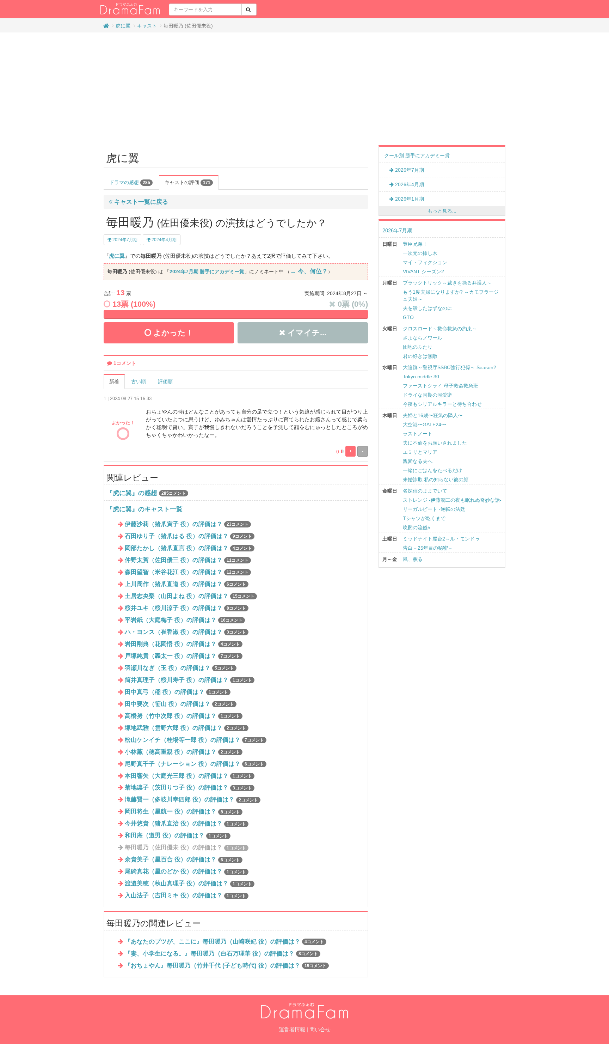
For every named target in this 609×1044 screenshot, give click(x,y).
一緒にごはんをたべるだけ (432, 470)
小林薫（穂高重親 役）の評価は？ (182, 752)
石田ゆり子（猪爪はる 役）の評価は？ (188, 536)
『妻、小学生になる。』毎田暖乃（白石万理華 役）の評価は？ (221, 953)
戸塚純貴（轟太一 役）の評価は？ (182, 656)
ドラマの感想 (129, 182)
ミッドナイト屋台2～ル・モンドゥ (441, 539)
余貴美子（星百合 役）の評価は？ (182, 859)
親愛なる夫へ (417, 461)
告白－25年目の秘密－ (428, 548)
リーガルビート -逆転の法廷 (434, 509)
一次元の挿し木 (420, 253)
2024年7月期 (124, 239)
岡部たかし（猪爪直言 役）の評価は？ (188, 548)
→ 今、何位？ (309, 271)
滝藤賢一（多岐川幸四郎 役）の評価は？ (191, 799)
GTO (408, 317)
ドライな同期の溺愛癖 (427, 395)
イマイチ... (305, 332)
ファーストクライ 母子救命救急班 (440, 386)
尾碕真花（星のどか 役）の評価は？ (185, 871)
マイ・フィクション (425, 262)
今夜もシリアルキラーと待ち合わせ (442, 404)
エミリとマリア (420, 452)
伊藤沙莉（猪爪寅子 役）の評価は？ (186, 524)
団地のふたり (417, 347)
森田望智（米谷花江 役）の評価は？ (186, 572)
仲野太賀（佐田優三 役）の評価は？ (186, 560)
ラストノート (417, 433)
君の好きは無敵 (420, 356)
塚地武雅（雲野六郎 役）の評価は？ (185, 728)
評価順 (165, 381)
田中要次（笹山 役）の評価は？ (179, 704)
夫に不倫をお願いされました (435, 443)
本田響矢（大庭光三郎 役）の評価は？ (188, 776)
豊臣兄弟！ (415, 244)
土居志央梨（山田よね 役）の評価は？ (189, 596)
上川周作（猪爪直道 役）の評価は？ (185, 584)
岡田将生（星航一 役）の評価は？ (182, 811)
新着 (114, 381)
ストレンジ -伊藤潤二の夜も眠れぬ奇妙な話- (452, 500)
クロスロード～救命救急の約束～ (440, 328)
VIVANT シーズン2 (423, 271)
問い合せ (320, 1029)
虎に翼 (123, 26)
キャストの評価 (187, 182)
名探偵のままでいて (425, 491)
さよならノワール (422, 338)
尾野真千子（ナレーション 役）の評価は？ (194, 764)
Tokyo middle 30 (421, 376)
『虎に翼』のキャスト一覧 (144, 509)
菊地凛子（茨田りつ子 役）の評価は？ (188, 787)
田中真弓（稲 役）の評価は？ (176, 692)
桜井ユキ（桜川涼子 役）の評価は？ (185, 608)
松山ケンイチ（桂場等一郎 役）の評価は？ (194, 740)
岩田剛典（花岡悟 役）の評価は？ (182, 644)
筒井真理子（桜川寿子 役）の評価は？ (188, 680)
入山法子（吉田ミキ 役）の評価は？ (185, 895)
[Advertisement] (304, 88)
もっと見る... (441, 211)
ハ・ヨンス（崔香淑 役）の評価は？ (185, 632)
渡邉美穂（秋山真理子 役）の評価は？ (188, 883)
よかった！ (172, 332)
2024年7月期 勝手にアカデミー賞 (207, 271)
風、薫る (413, 559)
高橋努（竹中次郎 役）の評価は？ (182, 716)
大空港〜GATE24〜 (424, 424)
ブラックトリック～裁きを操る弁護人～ (447, 283)
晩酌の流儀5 (416, 527)
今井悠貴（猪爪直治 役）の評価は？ (185, 823)
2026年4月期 (409, 184)
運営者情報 (292, 1029)
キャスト (147, 26)
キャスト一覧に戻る (140, 202)
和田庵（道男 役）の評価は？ (176, 835)
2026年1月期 (409, 199)
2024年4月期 (163, 239)
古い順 (138, 381)
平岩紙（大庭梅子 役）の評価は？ (183, 620)
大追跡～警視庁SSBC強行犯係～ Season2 (449, 367)
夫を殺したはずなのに (427, 308)
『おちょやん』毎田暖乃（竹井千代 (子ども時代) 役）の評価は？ (225, 965)
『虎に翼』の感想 (131, 492)
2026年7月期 (409, 170)
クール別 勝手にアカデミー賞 (417, 155)
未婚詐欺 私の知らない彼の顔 (435, 479)
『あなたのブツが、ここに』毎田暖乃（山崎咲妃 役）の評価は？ (224, 941)
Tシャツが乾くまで (424, 518)
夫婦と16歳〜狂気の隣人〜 (433, 415)
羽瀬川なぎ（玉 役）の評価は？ (179, 668)
